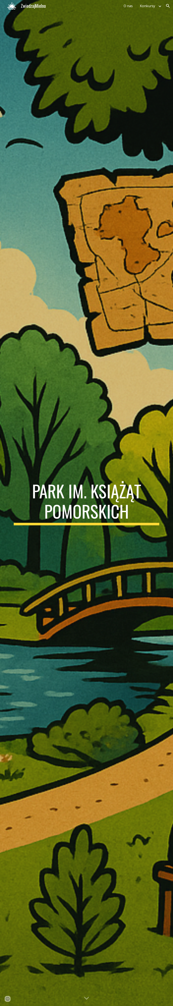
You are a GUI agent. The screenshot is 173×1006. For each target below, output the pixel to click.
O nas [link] (128, 6)
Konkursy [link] (147, 6)
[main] (86, 503)
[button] (168, 6)
